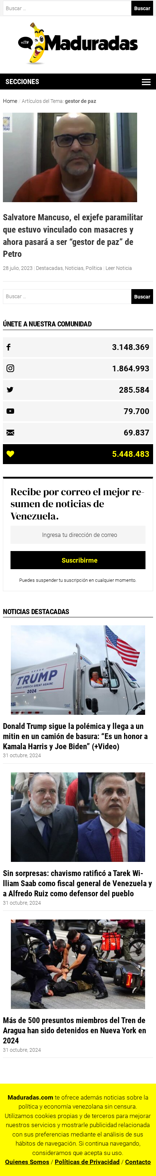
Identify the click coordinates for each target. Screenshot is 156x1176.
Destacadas (49, 268)
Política (94, 268)
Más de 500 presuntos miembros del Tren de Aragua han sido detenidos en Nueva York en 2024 (74, 1030)
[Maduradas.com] (78, 62)
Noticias (74, 268)
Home (10, 101)
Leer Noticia (119, 268)
